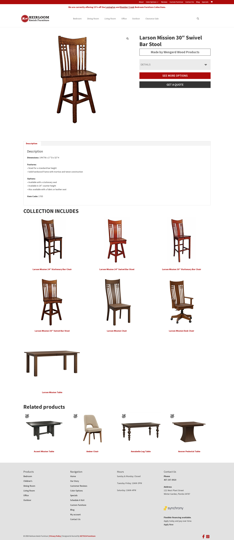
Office (124, 18)
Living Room (110, 18)
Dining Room (93, 18)
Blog (198, 2)
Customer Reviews (78, 485)
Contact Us (189, 2)
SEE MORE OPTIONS (175, 75)
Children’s (27, 481)
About (141, 2)
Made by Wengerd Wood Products (175, 52)
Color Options (151, 2)
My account (75, 514)
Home (73, 476)
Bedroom (77, 18)
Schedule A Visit (77, 500)
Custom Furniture (176, 2)
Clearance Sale (152, 18)
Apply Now (168, 524)
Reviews (164, 2)
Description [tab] (31, 143)
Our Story (74, 481)
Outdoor (136, 18)
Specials (205, 2)
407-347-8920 (170, 479)
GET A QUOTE (175, 84)
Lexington (110, 7)
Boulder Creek (127, 7)
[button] (127, 38)
